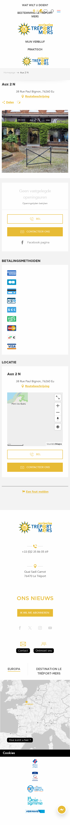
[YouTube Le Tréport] (50, 628)
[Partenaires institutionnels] (35, 763)
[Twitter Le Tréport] (30, 628)
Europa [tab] (14, 669)
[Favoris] (46, 11)
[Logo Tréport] (35, 527)
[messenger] (61, 813)
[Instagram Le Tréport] (40, 628)
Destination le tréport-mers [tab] (49, 671)
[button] (52, 11)
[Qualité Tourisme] (35, 776)
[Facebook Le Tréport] (20, 628)
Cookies (9, 753)
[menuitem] (35, 5)
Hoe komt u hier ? (20, 740)
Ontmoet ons (44, 650)
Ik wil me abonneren (34, 612)
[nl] (59, 11)
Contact (23, 650)
